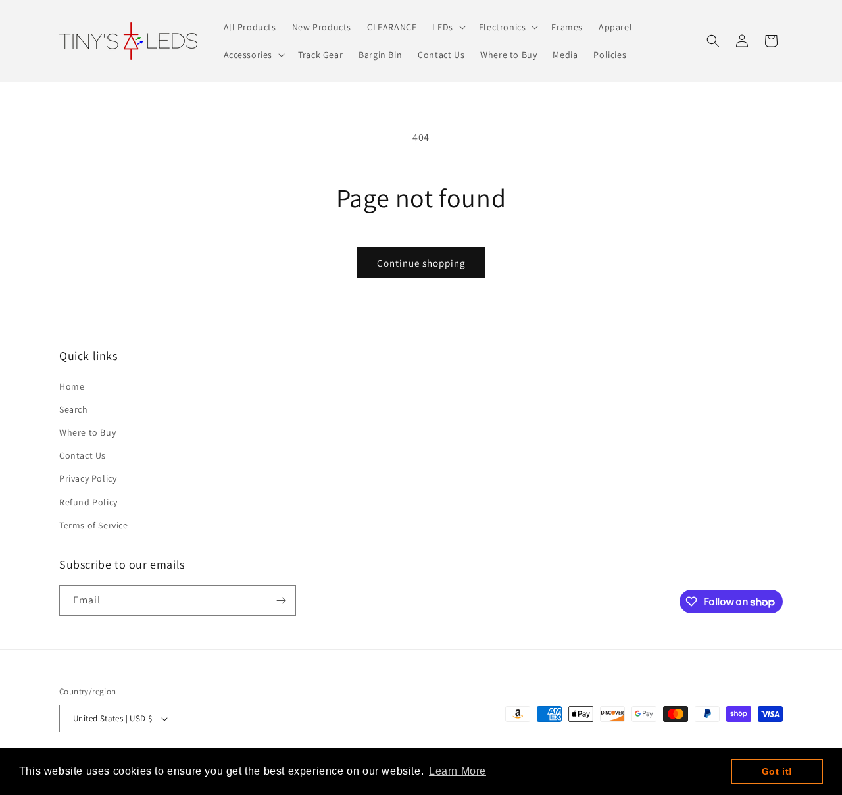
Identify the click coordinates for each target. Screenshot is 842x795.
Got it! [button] (777, 771)
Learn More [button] (457, 771)
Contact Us (82, 455)
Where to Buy (87, 432)
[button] (447, 27)
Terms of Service (93, 525)
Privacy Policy (87, 478)
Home (71, 386)
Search (73, 409)
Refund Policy (88, 502)
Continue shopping (421, 263)
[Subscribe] (280, 600)
